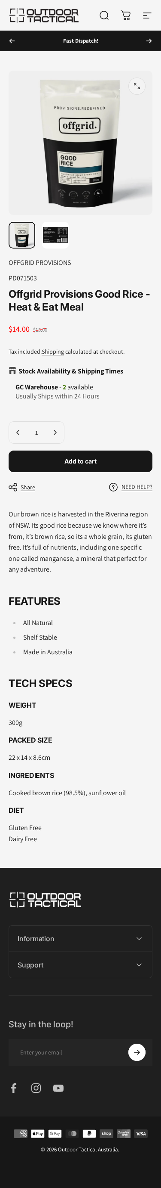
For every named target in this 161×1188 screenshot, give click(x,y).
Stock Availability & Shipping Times (70, 371)
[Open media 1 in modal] (137, 86)
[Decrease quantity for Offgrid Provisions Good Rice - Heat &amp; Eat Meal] (18, 432)
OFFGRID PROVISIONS (40, 262)
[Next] (149, 41)
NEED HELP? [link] (137, 487)
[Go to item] (22, 235)
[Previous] (12, 41)
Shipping (53, 351)
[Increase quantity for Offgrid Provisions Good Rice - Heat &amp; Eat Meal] (55, 432)
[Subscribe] (137, 1052)
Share (28, 487)
